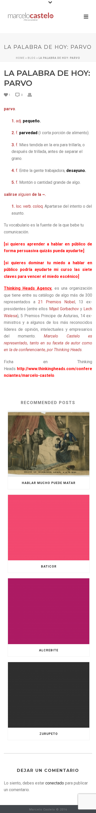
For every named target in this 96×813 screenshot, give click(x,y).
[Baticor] (48, 528)
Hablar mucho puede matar (49, 483)
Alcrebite (48, 650)
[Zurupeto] (48, 695)
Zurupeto (48, 734)
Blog (32, 58)
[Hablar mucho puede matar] (48, 444)
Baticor (49, 566)
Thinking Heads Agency (27, 288)
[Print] (32, 95)
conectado (54, 783)
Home (20, 58)
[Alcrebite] (48, 611)
